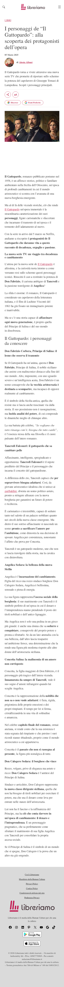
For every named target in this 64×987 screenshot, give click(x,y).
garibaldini (11, 491)
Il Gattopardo (12, 209)
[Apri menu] (59, 7)
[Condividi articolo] (8, 94)
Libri (8, 20)
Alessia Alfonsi (26, 62)
